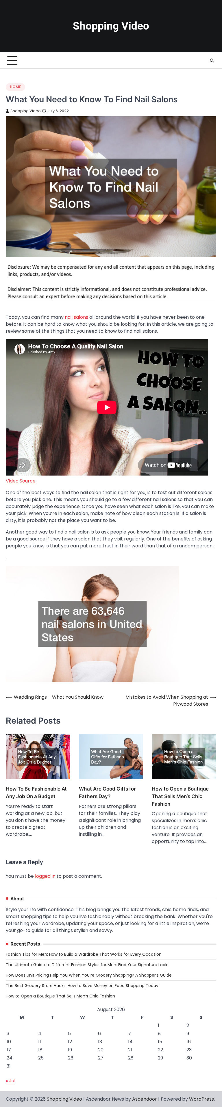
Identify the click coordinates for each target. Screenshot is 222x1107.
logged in (45, 876)
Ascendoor (144, 1099)
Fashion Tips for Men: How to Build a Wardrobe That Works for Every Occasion (84, 954)
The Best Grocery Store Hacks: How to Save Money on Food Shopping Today (82, 985)
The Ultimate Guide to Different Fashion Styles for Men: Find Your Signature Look (86, 965)
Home (15, 86)
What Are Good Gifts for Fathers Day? (107, 792)
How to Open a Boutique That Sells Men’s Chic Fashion (180, 796)
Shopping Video (111, 26)
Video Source (21, 481)
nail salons (76, 317)
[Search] (212, 60)
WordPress (201, 1099)
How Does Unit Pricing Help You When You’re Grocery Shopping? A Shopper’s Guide (89, 975)
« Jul (10, 1080)
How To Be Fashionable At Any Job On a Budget (36, 792)
